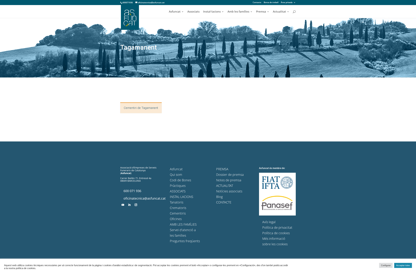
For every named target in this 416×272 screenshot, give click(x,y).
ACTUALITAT (224, 185)
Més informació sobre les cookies (275, 241)
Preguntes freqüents (185, 241)
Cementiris (178, 213)
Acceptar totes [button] (403, 265)
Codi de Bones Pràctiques (180, 183)
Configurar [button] (386, 265)
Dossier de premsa (230, 174)
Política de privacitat (277, 227)
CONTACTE (223, 202)
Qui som (176, 174)
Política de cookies (276, 233)
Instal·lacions (212, 11)
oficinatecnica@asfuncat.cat (145, 198)
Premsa (261, 11)
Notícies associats (229, 191)
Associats (193, 11)
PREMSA (222, 169)
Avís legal (269, 222)
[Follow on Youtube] (122, 204)
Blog (219, 197)
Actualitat (279, 11)
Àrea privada (286, 2)
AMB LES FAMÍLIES (183, 224)
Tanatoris (176, 202)
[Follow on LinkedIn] (129, 204)
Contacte (257, 2)
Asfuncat (175, 11)
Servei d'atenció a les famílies (183, 233)
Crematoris (178, 208)
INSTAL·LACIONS (181, 197)
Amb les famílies (238, 11)
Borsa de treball (271, 2)
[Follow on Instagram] (135, 204)
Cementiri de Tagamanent (141, 108)
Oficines (176, 219)
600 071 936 (132, 191)
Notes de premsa (228, 180)
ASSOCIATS (178, 191)
